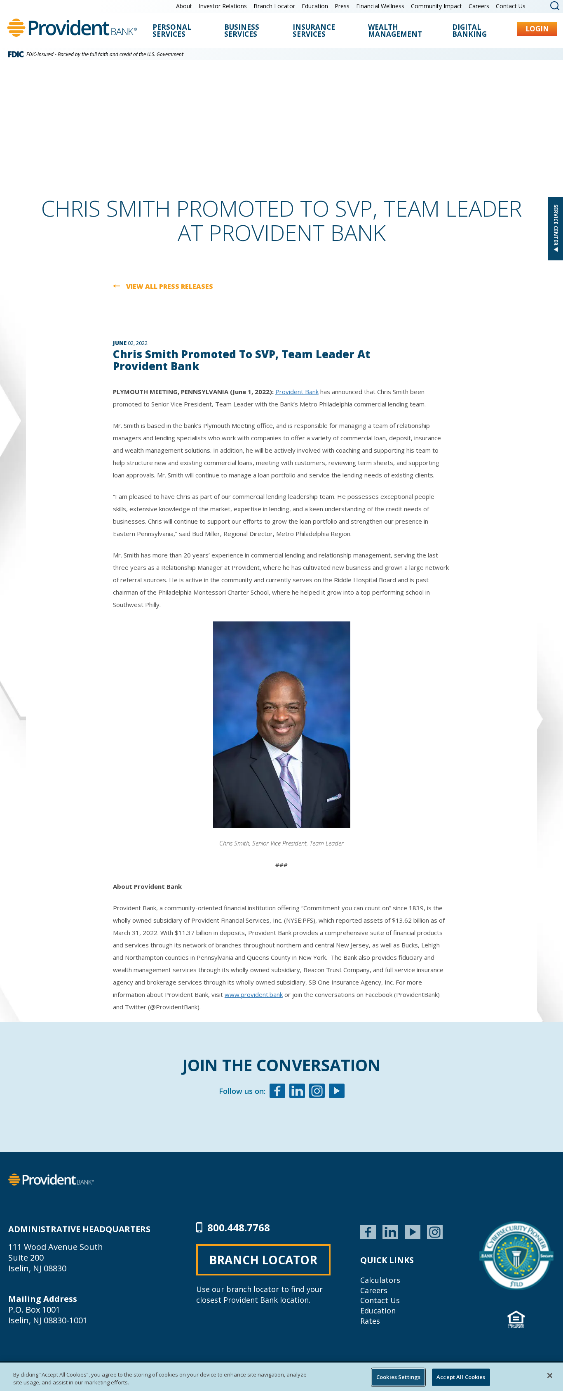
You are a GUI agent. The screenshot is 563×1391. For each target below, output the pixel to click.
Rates (370, 1321)
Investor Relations (223, 6)
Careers (479, 6)
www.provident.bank (254, 994)
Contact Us (510, 6)
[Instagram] (317, 1092)
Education (315, 6)
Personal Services (171, 31)
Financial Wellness (380, 6)
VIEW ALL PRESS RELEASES (169, 286)
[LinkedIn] (390, 1231)
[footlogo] (51, 1178)
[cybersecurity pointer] (516, 1255)
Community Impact (436, 6)
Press (342, 6)
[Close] (550, 1376)
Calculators (380, 1280)
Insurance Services (314, 31)
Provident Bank (297, 391)
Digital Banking (469, 31)
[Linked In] (297, 1092)
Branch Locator (274, 6)
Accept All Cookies (460, 1377)
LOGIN (537, 28)
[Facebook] (277, 1092)
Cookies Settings (398, 1377)
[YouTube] (412, 1231)
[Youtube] (337, 1092)
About (184, 6)
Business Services (241, 31)
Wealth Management (395, 31)
